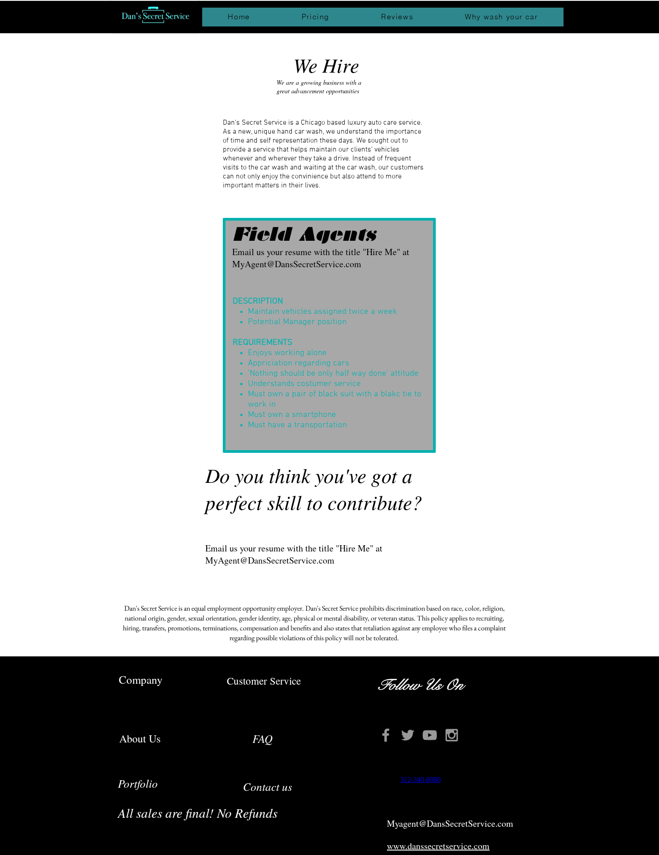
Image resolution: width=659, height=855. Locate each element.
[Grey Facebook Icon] (386, 735)
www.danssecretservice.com (438, 846)
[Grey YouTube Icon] (429, 735)
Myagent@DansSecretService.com (450, 823)
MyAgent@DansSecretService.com (269, 560)
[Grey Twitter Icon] (407, 735)
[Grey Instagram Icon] (451, 735)
